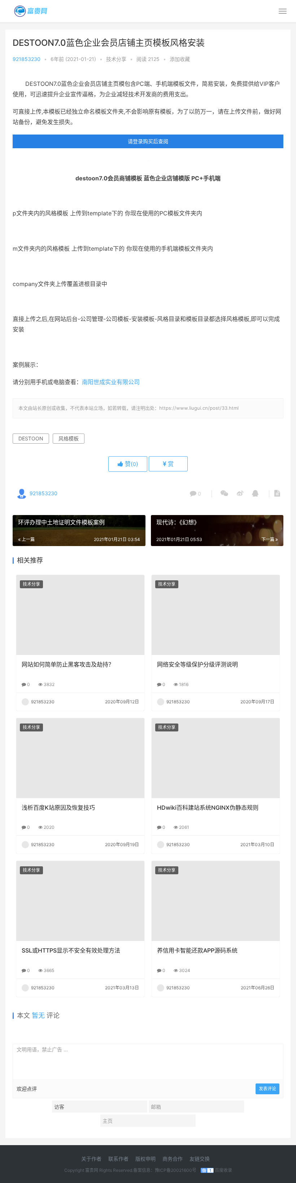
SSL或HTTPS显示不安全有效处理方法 (71, 950)
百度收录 (223, 1170)
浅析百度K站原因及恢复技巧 (58, 807)
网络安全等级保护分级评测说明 (197, 664)
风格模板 (68, 438)
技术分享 (116, 59)
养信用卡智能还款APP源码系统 (197, 950)
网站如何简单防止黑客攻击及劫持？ (68, 664)
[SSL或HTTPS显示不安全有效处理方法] (80, 901)
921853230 (26, 59)
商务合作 (172, 1159)
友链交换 (200, 1159)
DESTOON (30, 438)
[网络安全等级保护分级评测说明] (216, 615)
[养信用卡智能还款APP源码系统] (216, 901)
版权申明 (145, 1159)
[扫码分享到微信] (224, 493)
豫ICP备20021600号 (175, 1170)
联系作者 (118, 1159)
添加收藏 (180, 59)
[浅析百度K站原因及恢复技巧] (80, 758)
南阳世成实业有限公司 (112, 382)
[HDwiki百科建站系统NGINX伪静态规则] (216, 758)
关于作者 (91, 1159)
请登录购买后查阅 (148, 141)
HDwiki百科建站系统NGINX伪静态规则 (207, 807)
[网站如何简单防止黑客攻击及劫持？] (80, 615)
